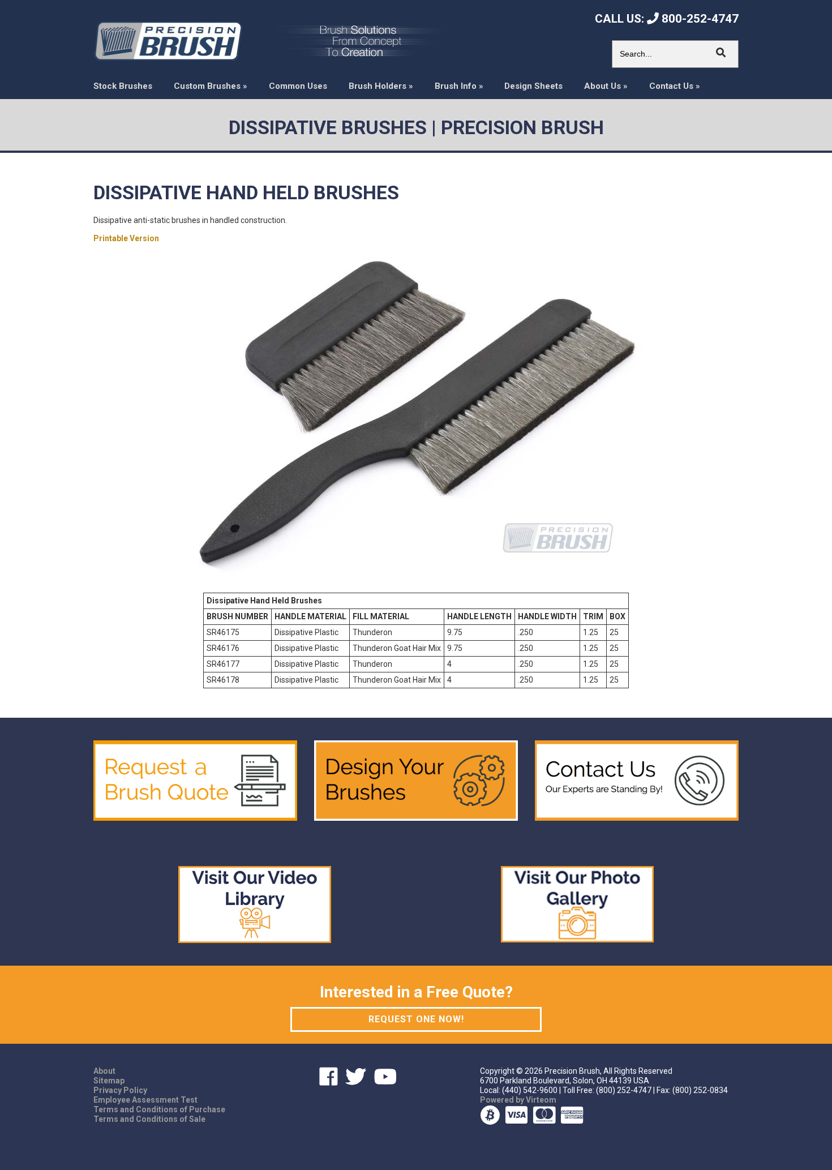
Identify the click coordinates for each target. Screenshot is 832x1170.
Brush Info (459, 86)
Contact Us (674, 86)
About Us (606, 86)
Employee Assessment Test (145, 1099)
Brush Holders (381, 86)
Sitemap (109, 1080)
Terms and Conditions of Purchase (159, 1109)
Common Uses (298, 86)
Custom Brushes (210, 86)
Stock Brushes (122, 86)
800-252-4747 (699, 18)
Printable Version (126, 238)
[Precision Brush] (167, 40)
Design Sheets (533, 86)
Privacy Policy (120, 1090)
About (104, 1070)
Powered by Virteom (518, 1099)
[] (721, 52)
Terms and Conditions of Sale (149, 1119)
